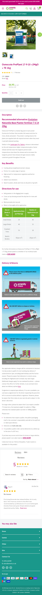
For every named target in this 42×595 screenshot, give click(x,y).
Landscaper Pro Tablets (17, 144)
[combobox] (30, 479)
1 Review (17, 72)
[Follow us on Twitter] (7, 567)
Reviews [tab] (18, 452)
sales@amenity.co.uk (9, 563)
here (19, 386)
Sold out (21, 100)
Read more (23, 508)
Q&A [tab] (25, 452)
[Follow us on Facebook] (3, 567)
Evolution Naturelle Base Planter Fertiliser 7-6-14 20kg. (20, 122)
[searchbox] (12, 474)
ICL (7, 78)
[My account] (34, 8)
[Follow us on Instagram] (10, 567)
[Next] (40, 34)
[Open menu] (3, 8)
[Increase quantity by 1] (21, 93)
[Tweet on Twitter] (21, 106)
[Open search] (27, 8)
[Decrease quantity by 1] (11, 93)
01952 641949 (11, 254)
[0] (38, 8)
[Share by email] (24, 106)
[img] (2, 72)
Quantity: (5, 93)
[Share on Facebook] (17, 106)
